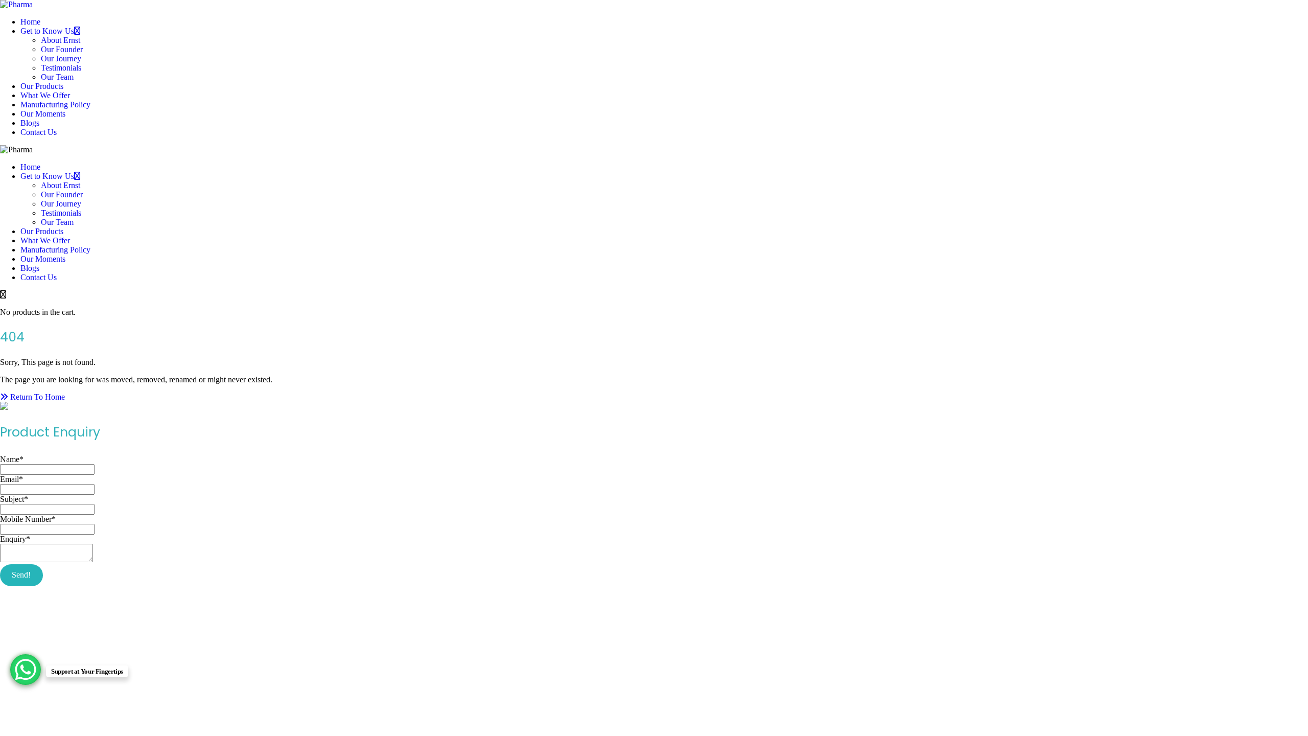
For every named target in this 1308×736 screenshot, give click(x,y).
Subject (14, 499)
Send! (21, 574)
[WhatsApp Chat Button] (25, 669)
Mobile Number (28, 519)
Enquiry (15, 539)
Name (12, 459)
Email (11, 479)
